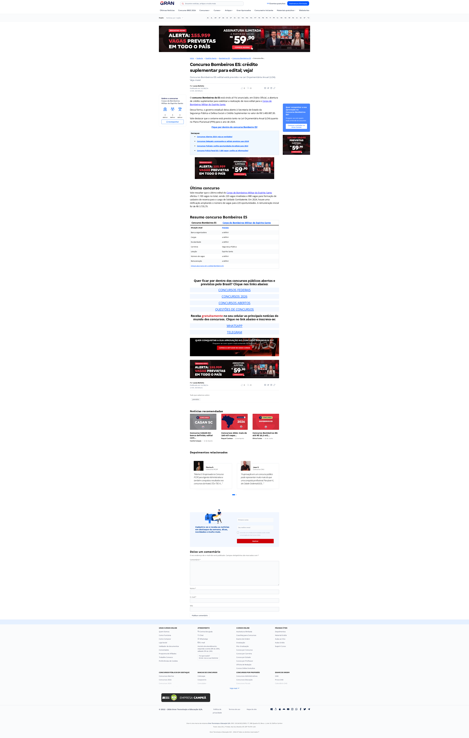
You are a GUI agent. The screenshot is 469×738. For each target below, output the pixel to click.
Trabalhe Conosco (166, 657)
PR (274, 18)
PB (263, 18)
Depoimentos (280, 632)
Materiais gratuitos (285, 10)
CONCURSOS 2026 (234, 296)
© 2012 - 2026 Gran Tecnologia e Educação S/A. (181, 709)
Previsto (225, 227)
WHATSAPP (234, 326)
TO (308, 18)
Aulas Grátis (280, 643)
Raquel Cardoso (227, 438)
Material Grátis (281, 635)
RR (289, 18)
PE (267, 18)
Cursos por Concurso (244, 650)
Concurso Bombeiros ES (241, 58)
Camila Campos (195, 441)
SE (301, 18)
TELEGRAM (234, 332)
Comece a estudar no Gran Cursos (234, 348)
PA (259, 18)
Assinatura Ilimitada (298, 4)
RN (281, 18)
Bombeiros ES (224, 58)
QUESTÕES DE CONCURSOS (234, 309)
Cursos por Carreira (244, 654)
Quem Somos (164, 632)
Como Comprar (165, 639)
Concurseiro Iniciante (264, 10)
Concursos (203, 10)
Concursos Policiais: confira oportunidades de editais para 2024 (222, 146)
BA (223, 18)
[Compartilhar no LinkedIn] (271, 88)
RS (293, 18)
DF (231, 18)
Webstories (304, 10)
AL (211, 18)
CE (227, 18)
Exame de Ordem (243, 639)
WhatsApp (203, 639)
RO (285, 18)
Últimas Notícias (167, 10)
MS (251, 18)
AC (208, 18)
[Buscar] (183, 4)
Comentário (195, 560)
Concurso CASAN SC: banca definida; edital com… (201, 435)
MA (243, 18)
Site (191, 606)
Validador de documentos (169, 646)
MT (255, 18)
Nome (193, 588)
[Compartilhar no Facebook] (264, 88)
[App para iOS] (280, 709)
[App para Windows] (271, 709)
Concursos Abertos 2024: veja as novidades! (214, 136)
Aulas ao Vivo (280, 639)
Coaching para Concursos (246, 635)
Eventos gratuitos (277, 4)
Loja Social (163, 643)
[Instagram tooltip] (292, 709)
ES (235, 18)
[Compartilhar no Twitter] (267, 88)
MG (247, 18)
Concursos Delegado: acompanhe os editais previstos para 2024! (223, 141)
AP (219, 18)
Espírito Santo (211, 58)
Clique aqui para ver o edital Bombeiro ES (207, 266)
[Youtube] (288, 709)
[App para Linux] (275, 709)
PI (270, 18)
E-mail (193, 597)
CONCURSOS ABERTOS (234, 303)
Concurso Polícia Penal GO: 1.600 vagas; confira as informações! (222, 150)
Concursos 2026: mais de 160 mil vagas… (234, 434)
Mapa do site (252, 709)
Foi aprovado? (208, 657)
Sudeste (200, 58)
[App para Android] (284, 709)
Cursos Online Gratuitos (245, 668)
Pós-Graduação (242, 646)
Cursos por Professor (244, 661)
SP (304, 18)
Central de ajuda (206, 632)
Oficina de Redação (243, 665)
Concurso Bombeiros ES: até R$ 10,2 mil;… (265, 434)
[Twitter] (305, 709)
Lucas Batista (198, 86)
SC (297, 18)
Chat (201, 635)
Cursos (217, 10)
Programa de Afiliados (167, 654)
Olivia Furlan (257, 438)
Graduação (240, 643)
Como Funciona (165, 635)
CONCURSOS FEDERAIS (234, 290)
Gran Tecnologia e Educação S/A (219, 723)
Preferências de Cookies (168, 661)
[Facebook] (300, 709)
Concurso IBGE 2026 (187, 10)
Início (192, 58)
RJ (277, 18)
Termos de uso (234, 709)
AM (215, 18)
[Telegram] (309, 709)
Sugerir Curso (280, 646)
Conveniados (164, 650)
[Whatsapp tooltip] (296, 709)
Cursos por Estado (243, 657)
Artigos (228, 10)
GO (239, 18)
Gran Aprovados (244, 10)
